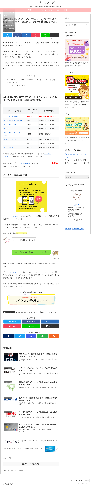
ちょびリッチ (8, 147)
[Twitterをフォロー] (19, 336)
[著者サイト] (8, 336)
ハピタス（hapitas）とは (17, 85)
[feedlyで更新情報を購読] (42, 336)
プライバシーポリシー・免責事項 (79, 480)
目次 (28, 76)
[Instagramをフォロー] (31, 336)
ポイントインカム (10, 124)
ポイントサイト (46, 312)
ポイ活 (54, 312)
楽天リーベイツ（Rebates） (14, 120)
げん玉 (6, 143)
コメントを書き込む (31, 464)
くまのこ (76, 204)
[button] (87, 25)
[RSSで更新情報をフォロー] (54, 336)
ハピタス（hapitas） (11, 116)
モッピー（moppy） (11, 139)
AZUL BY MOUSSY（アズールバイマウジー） (28, 312)
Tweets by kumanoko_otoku (74, 228)
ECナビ (6, 128)
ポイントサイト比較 (10, 312)
